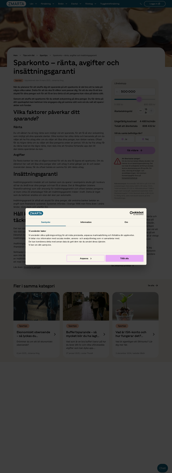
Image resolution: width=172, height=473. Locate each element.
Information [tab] (86, 222)
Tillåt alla (124, 258)
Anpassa (84, 258)
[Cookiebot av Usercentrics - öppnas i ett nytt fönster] (132, 213)
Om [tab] (126, 222)
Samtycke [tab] (45, 222)
